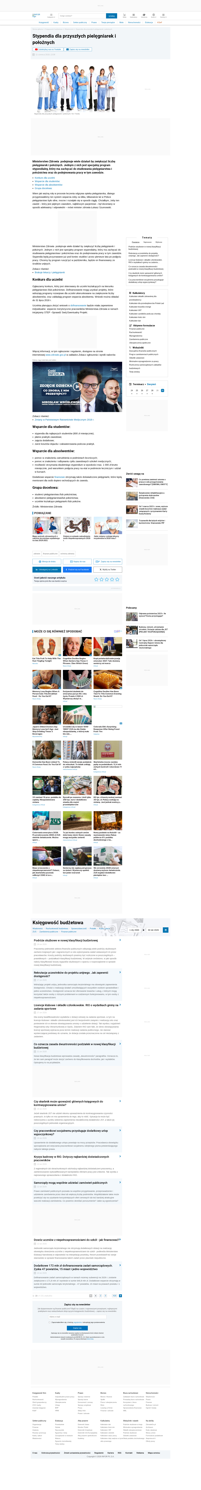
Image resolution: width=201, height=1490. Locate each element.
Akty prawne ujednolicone (87, 1435)
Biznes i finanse (106, 1397)
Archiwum (149, 1427)
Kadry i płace (104, 929)
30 (162, 390)
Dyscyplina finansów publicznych (143, 351)
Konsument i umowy (85, 1402)
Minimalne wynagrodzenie (132, 1427)
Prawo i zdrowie (83, 1413)
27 (147, 390)
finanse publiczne (50, 554)
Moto (121, 22)
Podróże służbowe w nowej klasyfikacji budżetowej (145, 248)
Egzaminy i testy (61, 1433)
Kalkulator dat (135, 321)
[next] (120, 1295)
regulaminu (78, 1322)
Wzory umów (150, 1433)
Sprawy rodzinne (84, 1397)
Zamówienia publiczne (138, 339)
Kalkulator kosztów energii (140, 307)
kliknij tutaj (90, 1339)
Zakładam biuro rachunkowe (133, 1397)
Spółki (102, 1399)
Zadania (35, 1430)
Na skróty (150, 1421)
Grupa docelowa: (43, 188)
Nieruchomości (134, 22)
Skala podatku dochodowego (133, 1438)
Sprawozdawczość (79, 929)
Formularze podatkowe (154, 1435)
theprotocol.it (150, 1438)
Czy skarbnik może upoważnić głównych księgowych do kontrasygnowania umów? (146, 274)
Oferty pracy (150, 1441)
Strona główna (37, 29)
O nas (34, 1453)
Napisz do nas (79, 562)
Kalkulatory (139, 293)
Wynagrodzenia (135, 336)
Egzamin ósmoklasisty (63, 1441)
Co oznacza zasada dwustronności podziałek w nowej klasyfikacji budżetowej (146, 268)
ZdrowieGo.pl (151, 1424)
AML (125, 1411)
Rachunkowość (135, 332)
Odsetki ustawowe (136, 358)
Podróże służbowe (130, 1433)
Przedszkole (59, 1424)
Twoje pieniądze (108, 22)
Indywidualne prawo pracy (64, 1397)
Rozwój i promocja (39, 1433)
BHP (56, 1408)
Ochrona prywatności (50, 1453)
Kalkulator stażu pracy (108, 1435)
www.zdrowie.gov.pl (56, 355)
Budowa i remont (152, 1405)
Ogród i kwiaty (151, 1408)
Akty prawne (83, 1421)
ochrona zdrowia (67, 554)
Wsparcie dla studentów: (47, 181)
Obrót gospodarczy (39, 1402)
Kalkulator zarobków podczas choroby (145, 314)
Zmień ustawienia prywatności (77, 1453)
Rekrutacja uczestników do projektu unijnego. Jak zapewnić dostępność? (144, 254)
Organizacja (36, 1424)
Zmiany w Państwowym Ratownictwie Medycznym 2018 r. (64, 419)
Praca (80, 1408)
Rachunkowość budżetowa (57, 929)
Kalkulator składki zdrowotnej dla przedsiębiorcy (142, 298)
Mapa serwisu (154, 1453)
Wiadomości (69, 29)
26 (142, 390)
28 (152, 390)
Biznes (66, 22)
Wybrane (159, 242)
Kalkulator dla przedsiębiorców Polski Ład (146, 303)
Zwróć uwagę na (135, 473)
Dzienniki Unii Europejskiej (87, 1433)
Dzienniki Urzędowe (85, 1430)
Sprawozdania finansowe (132, 1408)
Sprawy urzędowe (84, 1405)
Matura (57, 1438)
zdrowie (37, 554)
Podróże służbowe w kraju (132, 1424)
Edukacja (149, 22)
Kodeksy (81, 1438)
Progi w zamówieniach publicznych (143, 354)
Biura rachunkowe (130, 1393)
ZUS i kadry (36, 1405)
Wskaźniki (138, 347)
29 (157, 390)
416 (114, 1296)
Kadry (56, 22)
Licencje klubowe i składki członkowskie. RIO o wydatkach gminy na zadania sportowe (145, 261)
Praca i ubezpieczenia (108, 1402)
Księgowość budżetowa (53, 29)
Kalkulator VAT (135, 310)
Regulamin (99, 1453)
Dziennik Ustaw (83, 1424)
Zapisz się (77, 1328)
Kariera (111, 1453)
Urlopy (57, 1405)
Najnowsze (148, 242)
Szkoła (57, 1427)
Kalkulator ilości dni (137, 317)
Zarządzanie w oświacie (64, 1435)
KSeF (159, 22)
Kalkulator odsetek (107, 1433)
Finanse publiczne (136, 329)
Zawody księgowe (39, 1408)
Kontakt (129, 1453)
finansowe (59, 477)
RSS (119, 1453)
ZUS (34, 932)
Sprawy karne (83, 1399)
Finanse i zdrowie (106, 1411)
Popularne (135, 242)
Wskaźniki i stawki (130, 1421)
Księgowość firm (39, 1393)
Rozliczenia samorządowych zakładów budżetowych (145, 366)
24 (132, 390)
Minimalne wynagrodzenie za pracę (144, 361)
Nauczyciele (59, 1430)
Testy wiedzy (134, 372)
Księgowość (44, 22)
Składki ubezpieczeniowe (132, 1430)
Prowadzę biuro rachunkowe (133, 1399)
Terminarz (138, 384)
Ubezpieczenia (60, 1402)
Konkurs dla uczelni (45, 178)
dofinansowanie (78, 305)
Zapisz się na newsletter (111, 562)
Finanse (149, 1402)
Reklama (140, 1453)
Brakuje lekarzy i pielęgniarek (50, 272)
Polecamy (131, 607)
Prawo (94, 22)
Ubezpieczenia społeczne (140, 343)
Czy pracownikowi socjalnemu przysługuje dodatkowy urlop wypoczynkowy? (146, 281)
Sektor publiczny (80, 22)
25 (137, 390)
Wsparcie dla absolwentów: (49, 184)
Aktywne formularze (144, 325)
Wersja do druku (49, 562)
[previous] (90, 1295)
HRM (57, 1411)
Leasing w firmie (106, 1408)
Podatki (93, 929)
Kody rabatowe (151, 1430)
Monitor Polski (83, 1427)
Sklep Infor (82, 1411)
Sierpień (151, 384)
